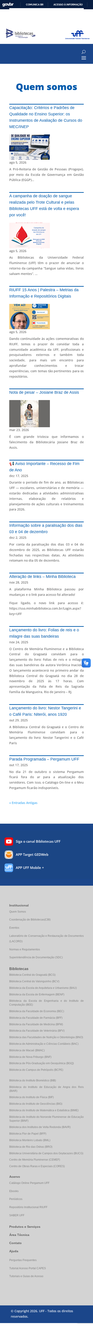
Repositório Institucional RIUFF (28, 1207)
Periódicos (15, 1199)
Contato (15, 1243)
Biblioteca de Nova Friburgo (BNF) (30, 1057)
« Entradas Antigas (23, 803)
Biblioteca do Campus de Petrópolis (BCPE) (36, 1069)
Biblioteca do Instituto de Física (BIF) (31, 1097)
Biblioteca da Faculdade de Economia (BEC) (36, 1011)
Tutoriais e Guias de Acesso (26, 1276)
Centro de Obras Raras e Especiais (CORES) (37, 1166)
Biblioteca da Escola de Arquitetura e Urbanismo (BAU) (43, 988)
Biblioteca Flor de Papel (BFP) (27, 1133)
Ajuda (13, 1251)
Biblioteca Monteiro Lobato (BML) (29, 1140)
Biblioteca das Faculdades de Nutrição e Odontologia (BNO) (46, 1037)
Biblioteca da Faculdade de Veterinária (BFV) (37, 1030)
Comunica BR (34, 4)
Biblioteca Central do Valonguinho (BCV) (34, 981)
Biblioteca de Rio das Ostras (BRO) (30, 1146)
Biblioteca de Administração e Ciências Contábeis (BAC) (44, 1043)
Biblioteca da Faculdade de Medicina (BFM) (36, 1024)
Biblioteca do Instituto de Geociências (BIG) (35, 1103)
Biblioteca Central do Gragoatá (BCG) (32, 974)
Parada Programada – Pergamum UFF (44, 759)
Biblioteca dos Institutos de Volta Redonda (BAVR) (40, 1127)
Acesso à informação (68, 4)
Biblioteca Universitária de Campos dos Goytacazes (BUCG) (46, 1153)
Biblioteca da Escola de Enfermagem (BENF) (36, 994)
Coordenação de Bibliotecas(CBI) (30, 919)
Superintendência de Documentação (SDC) (36, 957)
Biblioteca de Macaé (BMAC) (27, 1050)
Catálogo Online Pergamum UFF (29, 1183)
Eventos (14, 927)
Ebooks (14, 1191)
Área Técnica (19, 1235)
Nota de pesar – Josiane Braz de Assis (44, 392)
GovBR (8, 4)
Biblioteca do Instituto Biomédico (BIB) (32, 1080)
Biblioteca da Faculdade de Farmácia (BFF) (36, 1017)
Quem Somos (17, 911)
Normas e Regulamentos (24, 949)
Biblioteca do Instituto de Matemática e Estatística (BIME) (44, 1110)
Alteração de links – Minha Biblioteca (42, 576)
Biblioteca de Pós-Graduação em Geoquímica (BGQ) (41, 1063)
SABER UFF (16, 1215)
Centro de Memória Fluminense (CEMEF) (34, 1159)
